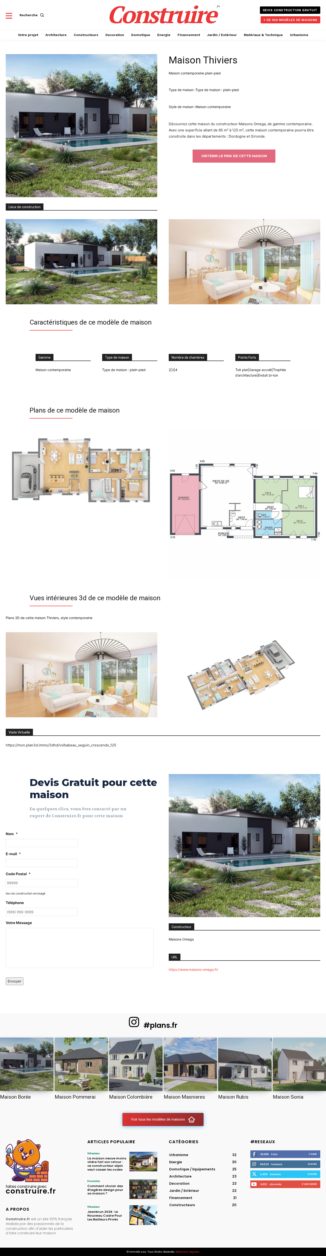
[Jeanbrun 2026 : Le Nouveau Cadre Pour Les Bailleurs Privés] (143, 1215)
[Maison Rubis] (245, 1064)
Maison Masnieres (184, 1097)
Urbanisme (93, 1153)
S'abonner (309, 1184)
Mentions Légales (188, 1252)
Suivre (312, 1164)
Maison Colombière (130, 1097)
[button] (33, 15)
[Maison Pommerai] (81, 1064)
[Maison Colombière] (136, 1064)
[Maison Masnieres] (190, 1064)
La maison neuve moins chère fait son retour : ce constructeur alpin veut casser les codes (106, 1164)
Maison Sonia (288, 1097)
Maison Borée (15, 1097)
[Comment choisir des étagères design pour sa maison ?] (143, 1189)
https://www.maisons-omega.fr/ (193, 969)
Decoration (93, 1180)
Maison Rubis (233, 1097)
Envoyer (14, 981)
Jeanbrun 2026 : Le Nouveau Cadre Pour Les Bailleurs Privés (104, 1215)
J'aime (312, 1154)
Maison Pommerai (75, 1097)
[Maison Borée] (26, 1064)
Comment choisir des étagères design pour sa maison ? (105, 1190)
